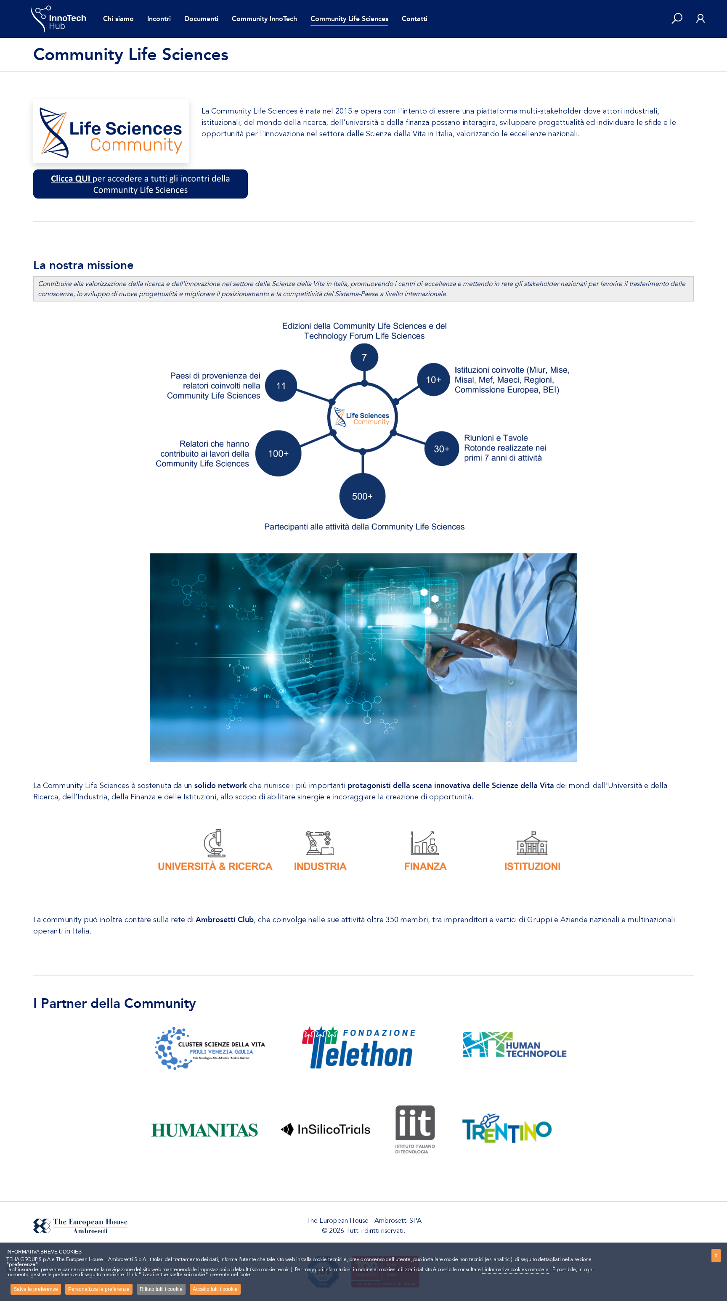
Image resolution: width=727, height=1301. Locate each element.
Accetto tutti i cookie (215, 1289)
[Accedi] (700, 19)
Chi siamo (118, 19)
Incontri (159, 19)
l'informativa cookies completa (515, 1269)
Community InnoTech (264, 19)
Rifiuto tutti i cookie (161, 1289)
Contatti (414, 19)
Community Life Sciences (349, 19)
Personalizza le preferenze (99, 1289)
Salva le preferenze (35, 1289)
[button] (677, 19)
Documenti (201, 19)
